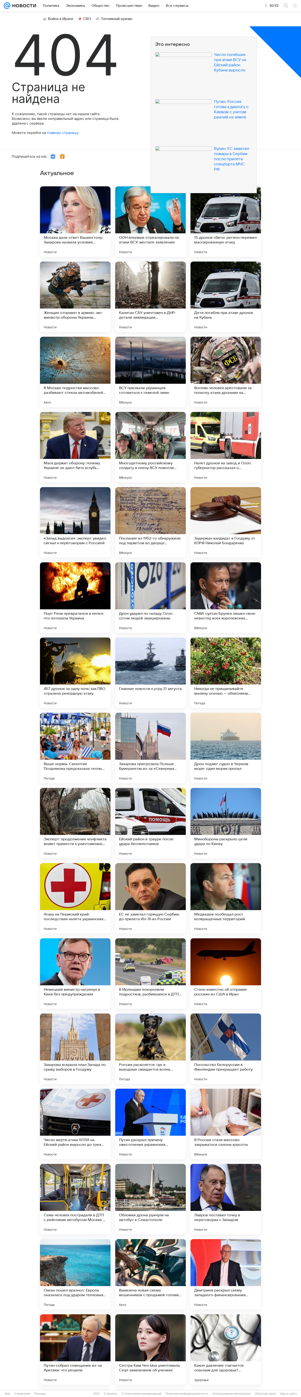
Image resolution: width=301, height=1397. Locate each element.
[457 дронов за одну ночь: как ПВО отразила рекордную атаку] (75, 673)
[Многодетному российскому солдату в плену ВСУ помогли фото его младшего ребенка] (150, 447)
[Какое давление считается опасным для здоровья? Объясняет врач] (225, 1349)
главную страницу (62, 132)
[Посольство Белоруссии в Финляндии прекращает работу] (225, 1049)
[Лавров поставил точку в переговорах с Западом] (225, 1199)
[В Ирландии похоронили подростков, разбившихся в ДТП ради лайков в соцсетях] (150, 973)
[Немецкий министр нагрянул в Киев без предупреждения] (75, 973)
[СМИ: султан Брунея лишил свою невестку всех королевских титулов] (225, 597)
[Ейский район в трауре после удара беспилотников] (150, 823)
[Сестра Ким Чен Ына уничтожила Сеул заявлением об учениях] (150, 1349)
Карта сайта (288, 1393)
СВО (87, 19)
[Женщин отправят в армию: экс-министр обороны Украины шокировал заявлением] (75, 297)
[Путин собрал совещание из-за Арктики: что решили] (75, 1349)
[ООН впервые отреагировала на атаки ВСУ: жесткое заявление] (150, 221)
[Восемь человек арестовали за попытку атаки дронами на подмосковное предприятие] (225, 372)
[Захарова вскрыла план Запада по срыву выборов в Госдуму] (75, 1049)
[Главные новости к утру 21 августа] (150, 673)
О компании (22, 1393)
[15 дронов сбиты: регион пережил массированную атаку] (225, 221)
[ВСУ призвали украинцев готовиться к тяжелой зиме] (150, 372)
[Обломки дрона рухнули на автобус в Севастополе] (150, 1199)
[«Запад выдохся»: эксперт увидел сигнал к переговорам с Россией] (75, 522)
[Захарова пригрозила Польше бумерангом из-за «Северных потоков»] (150, 748)
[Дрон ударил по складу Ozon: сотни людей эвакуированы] (150, 597)
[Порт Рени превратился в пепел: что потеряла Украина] (75, 597)
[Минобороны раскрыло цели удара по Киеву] (225, 823)
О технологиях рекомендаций (141, 1393)
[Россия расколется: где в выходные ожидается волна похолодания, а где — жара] (150, 1049)
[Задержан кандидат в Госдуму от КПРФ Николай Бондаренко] (225, 522)
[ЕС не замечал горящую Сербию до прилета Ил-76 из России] (150, 898)
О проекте (110, 1393)
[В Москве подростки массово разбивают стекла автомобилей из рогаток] (75, 372)
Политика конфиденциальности (187, 1393)
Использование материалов (231, 1393)
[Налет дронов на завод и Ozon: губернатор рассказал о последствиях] (225, 447)
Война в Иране (60, 19)
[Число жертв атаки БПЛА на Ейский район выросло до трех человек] (75, 1124)
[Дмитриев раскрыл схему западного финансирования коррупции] (225, 1274)
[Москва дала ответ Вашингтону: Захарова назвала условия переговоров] (75, 221)
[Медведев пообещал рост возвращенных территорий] (225, 898)
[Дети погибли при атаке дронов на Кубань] (225, 297)
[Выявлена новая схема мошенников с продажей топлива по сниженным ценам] (150, 1274)
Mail (7, 1393)
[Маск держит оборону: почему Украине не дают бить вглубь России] (75, 447)
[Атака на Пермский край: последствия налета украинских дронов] (75, 898)
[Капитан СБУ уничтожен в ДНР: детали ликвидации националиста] (150, 297)
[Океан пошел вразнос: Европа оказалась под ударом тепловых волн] (75, 1274)
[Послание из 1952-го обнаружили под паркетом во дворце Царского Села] (150, 522)
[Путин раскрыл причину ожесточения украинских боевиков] (150, 1124)
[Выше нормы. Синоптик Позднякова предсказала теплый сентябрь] (75, 748)
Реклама (40, 1393)
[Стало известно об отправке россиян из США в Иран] (225, 973)
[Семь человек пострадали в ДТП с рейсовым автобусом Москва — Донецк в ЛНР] (75, 1199)
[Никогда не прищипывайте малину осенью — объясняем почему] (225, 673)
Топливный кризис (117, 19)
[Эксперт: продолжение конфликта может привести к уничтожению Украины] (75, 823)
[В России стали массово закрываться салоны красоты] (225, 1124)
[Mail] (7, 5)
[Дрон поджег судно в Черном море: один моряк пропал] (225, 748)
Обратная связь (265, 1393)
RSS (96, 1393)
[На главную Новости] (23, 5)
